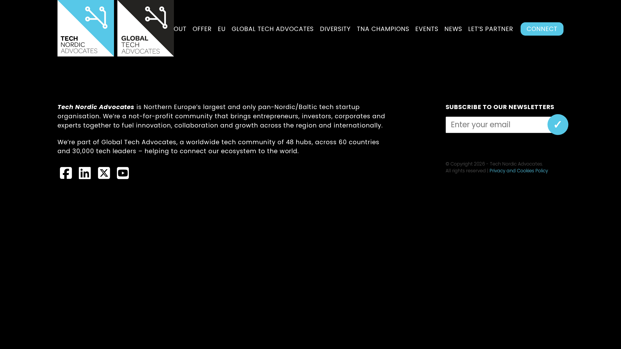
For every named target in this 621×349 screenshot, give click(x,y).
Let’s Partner (490, 29)
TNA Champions (383, 29)
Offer (202, 29)
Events (426, 29)
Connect (542, 29)
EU (222, 29)
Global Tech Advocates (273, 29)
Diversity (335, 29)
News (453, 29)
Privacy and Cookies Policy (519, 170)
